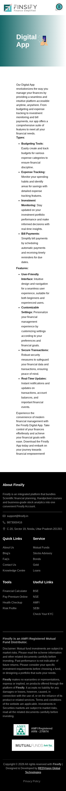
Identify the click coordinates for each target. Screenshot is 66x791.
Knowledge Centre (14, 570)
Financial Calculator (15, 591)
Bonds (37, 559)
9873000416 (14, 522)
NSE (36, 596)
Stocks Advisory (42, 553)
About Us (8, 547)
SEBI (36, 608)
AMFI (36, 602)
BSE (36, 591)
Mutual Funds (41, 547)
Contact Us (9, 564)
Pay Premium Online (15, 596)
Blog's (6, 553)
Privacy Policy (31, 781)
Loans (36, 570)
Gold (36, 564)
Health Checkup (12, 602)
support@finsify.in (17, 516)
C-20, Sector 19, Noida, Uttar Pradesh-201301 (34, 528)
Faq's (6, 559)
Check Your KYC (43, 614)
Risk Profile (10, 608)
